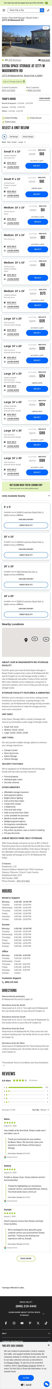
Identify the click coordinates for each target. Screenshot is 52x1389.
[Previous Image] (5, 39)
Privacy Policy (13, 1363)
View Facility (26, 525)
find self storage (17, 18)
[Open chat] (47, 1384)
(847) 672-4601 (23, 881)
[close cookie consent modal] (48, 1345)
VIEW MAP (45, 60)
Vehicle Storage (28, 137)
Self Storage (14, 137)
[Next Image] (47, 39)
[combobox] (27, 10)
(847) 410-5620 (8, 90)
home (4, 18)
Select (36, 166)
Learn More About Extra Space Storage (24, 1313)
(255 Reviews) (14, 60)
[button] (26, 496)
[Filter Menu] (4, 136)
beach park (32, 18)
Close (26, 1378)
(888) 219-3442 (34, 90)
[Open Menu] (4, 10)
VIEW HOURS (44, 98)
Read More (26, 1258)
